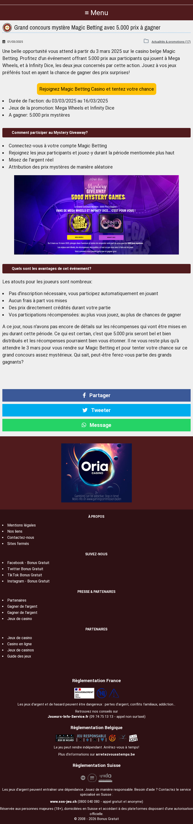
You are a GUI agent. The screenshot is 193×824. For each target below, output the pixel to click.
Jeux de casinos (20, 650)
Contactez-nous (20, 537)
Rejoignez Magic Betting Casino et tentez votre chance (96, 89)
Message (99, 425)
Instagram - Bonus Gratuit (28, 581)
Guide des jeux (19, 656)
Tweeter (100, 410)
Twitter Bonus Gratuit (25, 569)
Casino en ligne (19, 644)
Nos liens (14, 531)
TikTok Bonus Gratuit (24, 575)
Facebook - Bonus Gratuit (28, 563)
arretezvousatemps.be (115, 754)
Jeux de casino (19, 618)
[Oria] (96, 472)
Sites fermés (18, 543)
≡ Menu (96, 12)
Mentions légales (21, 525)
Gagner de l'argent (22, 606)
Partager (99, 395)
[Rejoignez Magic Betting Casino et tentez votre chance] (96, 215)
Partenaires (16, 600)
